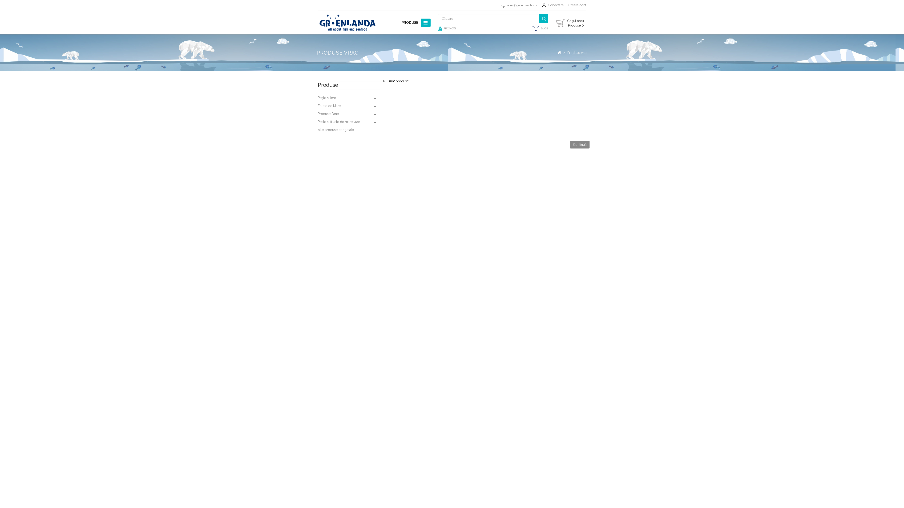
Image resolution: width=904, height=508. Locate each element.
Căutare (543, 18)
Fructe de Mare (329, 106)
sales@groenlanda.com (523, 5)
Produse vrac (577, 53)
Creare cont (577, 5)
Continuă (580, 145)
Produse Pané (328, 114)
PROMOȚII (450, 28)
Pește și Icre (327, 98)
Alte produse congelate (336, 130)
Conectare (556, 5)
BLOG (544, 28)
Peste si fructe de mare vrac (339, 122)
